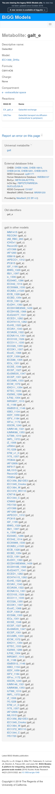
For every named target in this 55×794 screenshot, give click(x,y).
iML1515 (12, 470)
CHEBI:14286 (21, 167)
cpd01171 (29, 173)
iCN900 (11, 501)
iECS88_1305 (15, 359)
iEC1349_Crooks (17, 484)
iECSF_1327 (14, 370)
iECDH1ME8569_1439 (20, 308)
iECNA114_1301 (16, 335)
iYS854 (11, 477)
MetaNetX (21, 198)
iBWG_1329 (14, 270)
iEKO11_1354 (15, 387)
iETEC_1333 (14, 390)
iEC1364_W (14, 487)
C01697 (29, 189)
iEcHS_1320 (14, 325)
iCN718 (11, 494)
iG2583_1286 (15, 394)
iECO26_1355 (15, 345)
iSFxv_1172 (14, 421)
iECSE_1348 (14, 366)
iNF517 (11, 466)
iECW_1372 (14, 383)
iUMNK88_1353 (16, 432)
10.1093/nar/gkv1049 (30, 772)
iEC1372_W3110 (17, 490)
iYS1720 (12, 504)
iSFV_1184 (13, 418)
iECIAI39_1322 (15, 332)
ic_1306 (11, 276)
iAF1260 (12, 252)
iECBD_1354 (14, 297)
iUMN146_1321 (16, 428)
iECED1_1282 (15, 318)
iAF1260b (12, 463)
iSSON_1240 (14, 425)
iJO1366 (12, 249)
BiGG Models (16, 17)
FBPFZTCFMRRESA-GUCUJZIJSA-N (22, 184)
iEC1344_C (13, 497)
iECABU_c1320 (16, 290)
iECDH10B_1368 (17, 311)
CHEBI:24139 (13, 170)
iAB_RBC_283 (15, 239)
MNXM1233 (39, 192)
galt (9, 150)
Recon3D (12, 245)
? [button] (41, 135)
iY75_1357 (13, 456)
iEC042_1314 (15, 283)
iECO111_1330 (16, 342)
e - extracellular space (14, 92)
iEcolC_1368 (14, 352)
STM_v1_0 (13, 453)
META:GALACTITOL (24, 179)
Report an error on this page (21, 135)
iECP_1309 (13, 356)
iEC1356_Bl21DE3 (18, 480)
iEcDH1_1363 (15, 304)
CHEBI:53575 (40, 170)
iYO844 (11, 459)
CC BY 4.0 (32, 198)
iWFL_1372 (13, 439)
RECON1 (12, 235)
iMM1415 (12, 232)
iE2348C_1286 (15, 280)
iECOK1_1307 (15, 349)
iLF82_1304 (14, 397)
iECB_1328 (13, 294)
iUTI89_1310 (14, 435)
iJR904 (11, 446)
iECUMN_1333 (15, 380)
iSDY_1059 (13, 415)
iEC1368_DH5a (10, 59)
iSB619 (11, 256)
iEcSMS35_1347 (16, 373)
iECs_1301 (13, 363)
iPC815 (11, 263)
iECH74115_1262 (17, 321)
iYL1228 (12, 449)
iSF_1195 (12, 266)
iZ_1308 (12, 442)
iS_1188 (12, 404)
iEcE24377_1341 (17, 314)
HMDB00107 (43, 176)
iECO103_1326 (16, 339)
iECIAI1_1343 (15, 328)
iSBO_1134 (13, 411)
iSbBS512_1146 (16, 408)
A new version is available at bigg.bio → (27, 9)
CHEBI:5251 (27, 170)
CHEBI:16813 (35, 167)
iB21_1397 (13, 273)
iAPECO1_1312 (16, 259)
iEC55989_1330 (16, 287)
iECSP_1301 (14, 376)
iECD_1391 (13, 301)
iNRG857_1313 (16, 401)
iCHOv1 (11, 242)
